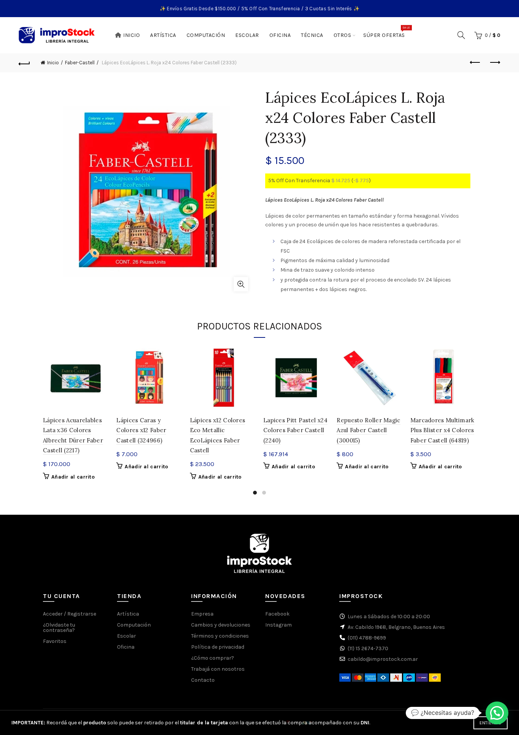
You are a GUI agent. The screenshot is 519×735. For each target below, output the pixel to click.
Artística (163, 35)
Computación (206, 35)
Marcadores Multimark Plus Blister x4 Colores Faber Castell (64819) (442, 430)
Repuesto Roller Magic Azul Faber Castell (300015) (368, 430)
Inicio (131, 35)
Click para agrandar (241, 284)
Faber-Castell (80, 62)
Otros (342, 35)
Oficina (280, 35)
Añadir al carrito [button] (73, 477)
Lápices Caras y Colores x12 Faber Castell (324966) (141, 430)
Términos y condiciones (220, 636)
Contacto (203, 680)
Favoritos (54, 641)
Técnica (312, 35)
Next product (494, 62)
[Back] (24, 62)
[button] (497, 713)
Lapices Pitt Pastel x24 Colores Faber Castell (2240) (295, 430)
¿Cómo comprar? (212, 658)
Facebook (277, 614)
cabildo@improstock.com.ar (383, 659)
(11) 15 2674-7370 (368, 648)
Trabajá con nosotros (218, 669)
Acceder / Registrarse (69, 614)
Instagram (278, 625)
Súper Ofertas (386, 31)
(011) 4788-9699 (367, 638)
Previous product (475, 62)
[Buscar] (461, 35)
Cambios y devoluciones (220, 625)
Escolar (247, 35)
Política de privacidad (217, 647)
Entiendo (490, 722)
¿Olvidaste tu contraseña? (59, 627)
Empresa (202, 614)
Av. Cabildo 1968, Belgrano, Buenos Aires (396, 627)
